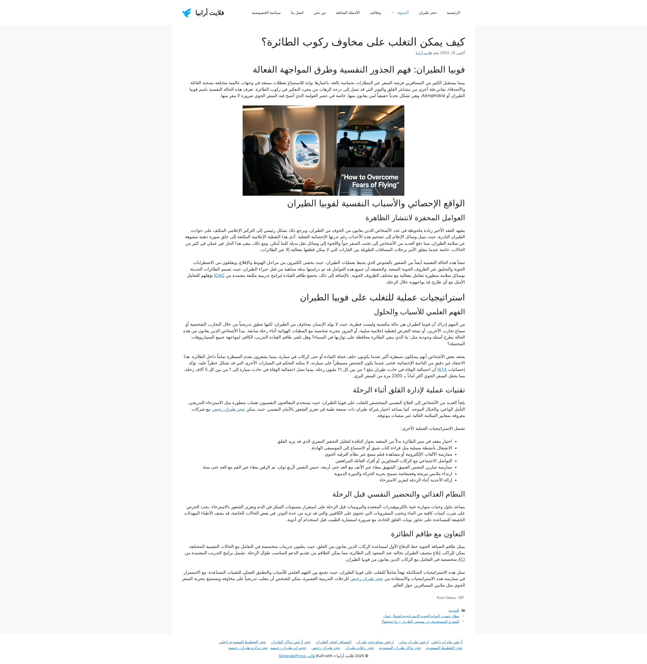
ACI (461, 559)
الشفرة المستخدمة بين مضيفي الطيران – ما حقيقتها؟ (420, 621)
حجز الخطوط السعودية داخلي (242, 641)
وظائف (375, 12)
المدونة (403, 12)
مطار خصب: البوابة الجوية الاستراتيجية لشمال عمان (421, 616)
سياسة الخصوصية (266, 12)
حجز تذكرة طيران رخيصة (248, 647)
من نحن (320, 12)
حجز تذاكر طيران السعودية (400, 647)
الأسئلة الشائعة (348, 12)
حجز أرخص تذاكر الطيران (291, 641)
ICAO (219, 275)
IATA (442, 369)
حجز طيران (428, 12)
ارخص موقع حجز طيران (375, 641)
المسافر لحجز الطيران (333, 641)
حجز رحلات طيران (359, 647)
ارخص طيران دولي (414, 641)
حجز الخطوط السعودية (444, 647)
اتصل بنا (297, 12)
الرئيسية (453, 12)
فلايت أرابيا (209, 12)
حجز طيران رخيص (228, 409)
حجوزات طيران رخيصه (288, 647)
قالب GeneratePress (297, 655)
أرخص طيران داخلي (447, 641)
